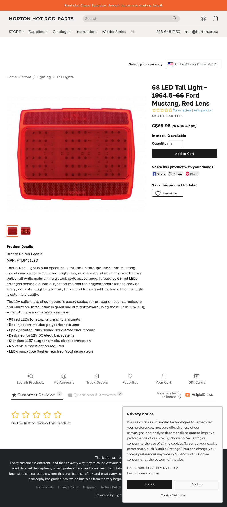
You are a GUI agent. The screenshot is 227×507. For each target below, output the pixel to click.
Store (26, 77)
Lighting (44, 77)
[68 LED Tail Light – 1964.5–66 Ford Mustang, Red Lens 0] (12, 231)
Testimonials (44, 487)
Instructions (86, 32)
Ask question (203, 110)
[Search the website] (174, 18)
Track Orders (97, 382)
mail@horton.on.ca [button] (201, 32)
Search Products (30, 382)
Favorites (130, 382)
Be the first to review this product (41, 423)
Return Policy (111, 487)
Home (12, 77)
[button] (41, 18)
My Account (63, 382)
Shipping (90, 487)
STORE (15, 32)
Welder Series (114, 32)
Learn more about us (143, 473)
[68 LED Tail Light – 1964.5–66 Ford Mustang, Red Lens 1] (25, 231)
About (136, 32)
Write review (182, 110)
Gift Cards (196, 382)
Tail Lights (65, 77)
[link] (173, 493)
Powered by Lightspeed (113, 495)
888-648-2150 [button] (168, 32)
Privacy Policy (68, 487)
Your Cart (163, 382)
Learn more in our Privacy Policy (152, 468)
